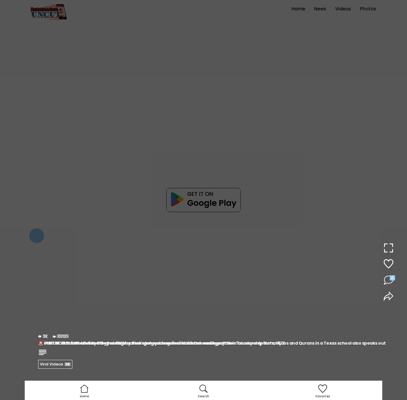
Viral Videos (54, 364)
